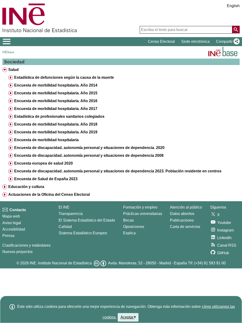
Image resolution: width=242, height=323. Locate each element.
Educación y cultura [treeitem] (26, 187)
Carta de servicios (185, 227)
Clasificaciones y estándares (26, 245)
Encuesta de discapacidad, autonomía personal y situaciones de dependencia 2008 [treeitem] (89, 155)
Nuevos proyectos (17, 252)
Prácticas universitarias (142, 214)
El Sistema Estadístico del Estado (87, 220)
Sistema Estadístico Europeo (83, 233)
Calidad (65, 227)
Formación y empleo (140, 207)
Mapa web (11, 216)
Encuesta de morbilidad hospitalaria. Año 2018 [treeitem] (55, 124)
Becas (128, 220)
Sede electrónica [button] (195, 41)
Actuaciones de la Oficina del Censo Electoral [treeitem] (49, 194)
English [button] (233, 6)
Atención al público (186, 207)
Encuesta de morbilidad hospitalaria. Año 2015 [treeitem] (55, 93)
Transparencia (71, 214)
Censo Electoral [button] (161, 41)
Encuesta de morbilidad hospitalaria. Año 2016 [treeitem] (55, 101)
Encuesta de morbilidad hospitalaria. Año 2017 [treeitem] (55, 109)
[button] (227, 41)
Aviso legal (11, 223)
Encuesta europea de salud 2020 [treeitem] (43, 163)
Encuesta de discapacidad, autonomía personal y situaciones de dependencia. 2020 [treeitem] (89, 148)
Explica (129, 233)
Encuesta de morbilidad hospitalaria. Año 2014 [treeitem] (55, 85)
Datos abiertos (182, 214)
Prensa (8, 236)
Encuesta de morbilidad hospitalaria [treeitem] (46, 140)
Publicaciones (182, 220)
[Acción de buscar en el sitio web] (236, 29)
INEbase (8, 52)
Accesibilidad (13, 229)
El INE (64, 207)
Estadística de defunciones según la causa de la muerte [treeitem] (64, 77)
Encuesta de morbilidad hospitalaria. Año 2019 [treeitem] (55, 132)
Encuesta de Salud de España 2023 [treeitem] (46, 179)
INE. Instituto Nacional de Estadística (61, 263)
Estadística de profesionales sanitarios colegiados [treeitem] (59, 116)
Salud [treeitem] (13, 70)
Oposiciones (133, 227)
